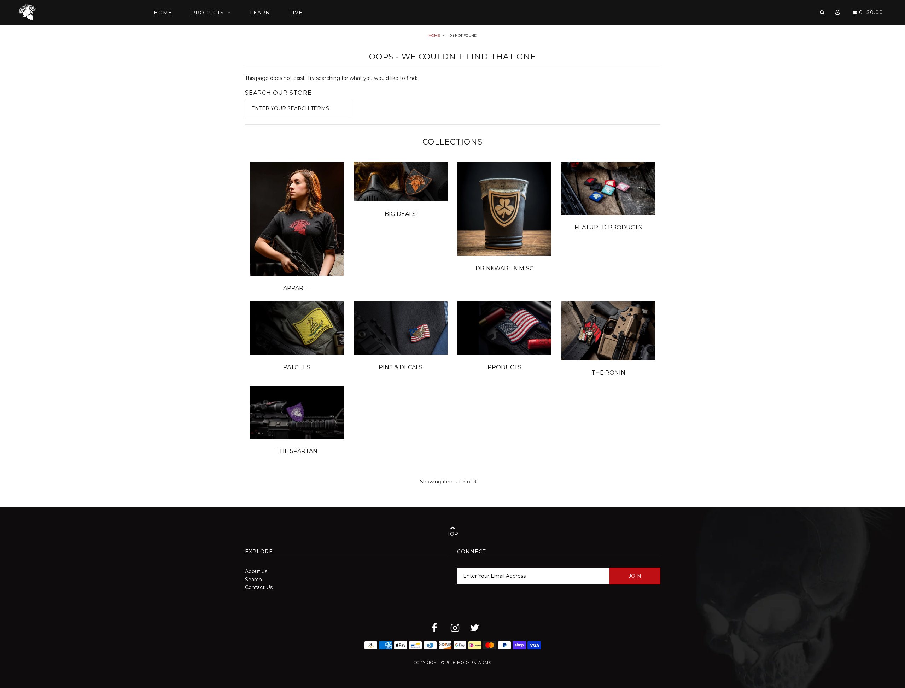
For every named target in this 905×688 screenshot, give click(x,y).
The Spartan (296, 451)
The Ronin (608, 372)
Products (207, 13)
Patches (296, 367)
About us (256, 571)
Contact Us (259, 587)
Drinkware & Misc (504, 268)
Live (296, 13)
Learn (260, 13)
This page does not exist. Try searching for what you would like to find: (331, 78)
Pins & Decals (400, 367)
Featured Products (608, 227)
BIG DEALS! (401, 214)
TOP (452, 534)
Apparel (296, 288)
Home (163, 13)
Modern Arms (474, 662)
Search (253, 579)
